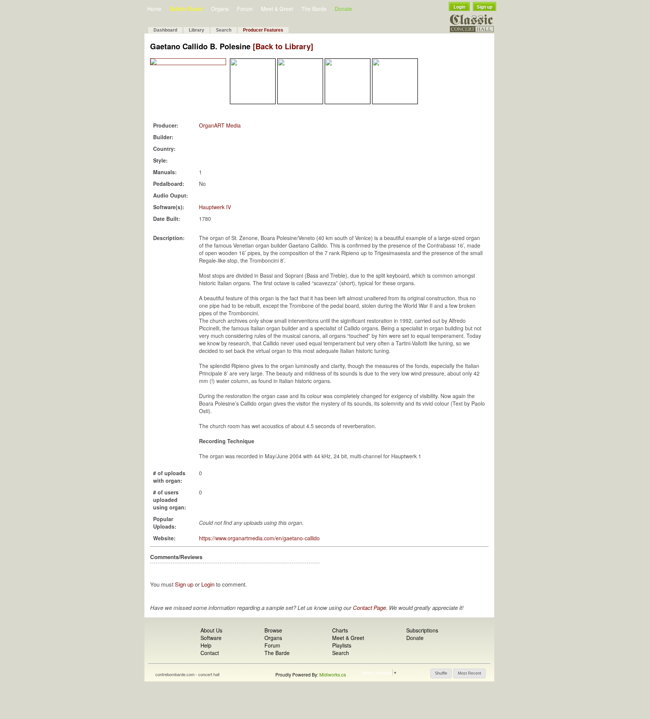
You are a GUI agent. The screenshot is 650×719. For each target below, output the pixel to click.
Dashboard (165, 30)
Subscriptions (422, 630)
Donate (343, 8)
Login (459, 7)
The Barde (314, 8)
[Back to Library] (283, 46)
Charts (340, 630)
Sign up (484, 7)
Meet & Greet (277, 8)
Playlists (341, 645)
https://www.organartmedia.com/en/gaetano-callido (259, 538)
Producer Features (263, 30)
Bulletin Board (186, 8)
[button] (441, 673)
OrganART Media (220, 125)
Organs (220, 8)
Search (223, 30)
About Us (211, 630)
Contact (209, 653)
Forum (245, 8)
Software (211, 637)
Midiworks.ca (332, 674)
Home (154, 8)
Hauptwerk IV (215, 207)
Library (196, 30)
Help (205, 645)
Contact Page (369, 607)
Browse (273, 630)
